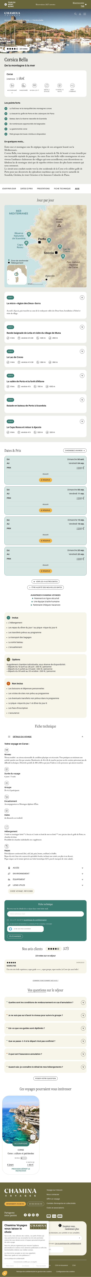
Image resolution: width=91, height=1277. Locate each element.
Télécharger (15, 936)
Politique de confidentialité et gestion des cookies (34, 1272)
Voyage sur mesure (54, 1190)
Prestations (43, 188)
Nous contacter (53, 1194)
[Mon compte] (80, 14)
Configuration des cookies (65, 1272)
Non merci (10, 1266)
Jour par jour (9, 188)
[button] (4, 1273)
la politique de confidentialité (35, 920)
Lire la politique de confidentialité (14, 1258)
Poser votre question (45, 1078)
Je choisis (25, 1266)
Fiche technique (62, 188)
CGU (74, 1265)
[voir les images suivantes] (4, 31)
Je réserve (45, 480)
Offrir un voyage (53, 1199)
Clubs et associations (55, 1208)
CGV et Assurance (61, 1265)
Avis (77, 188)
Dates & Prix (26, 188)
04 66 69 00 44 (35, 1204)
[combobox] (75, 450)
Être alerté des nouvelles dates (47, 587)
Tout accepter (41, 1266)
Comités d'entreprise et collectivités (61, 1203)
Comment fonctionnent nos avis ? (45, 980)
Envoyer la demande (79, 1238)
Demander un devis (15, 1204)
